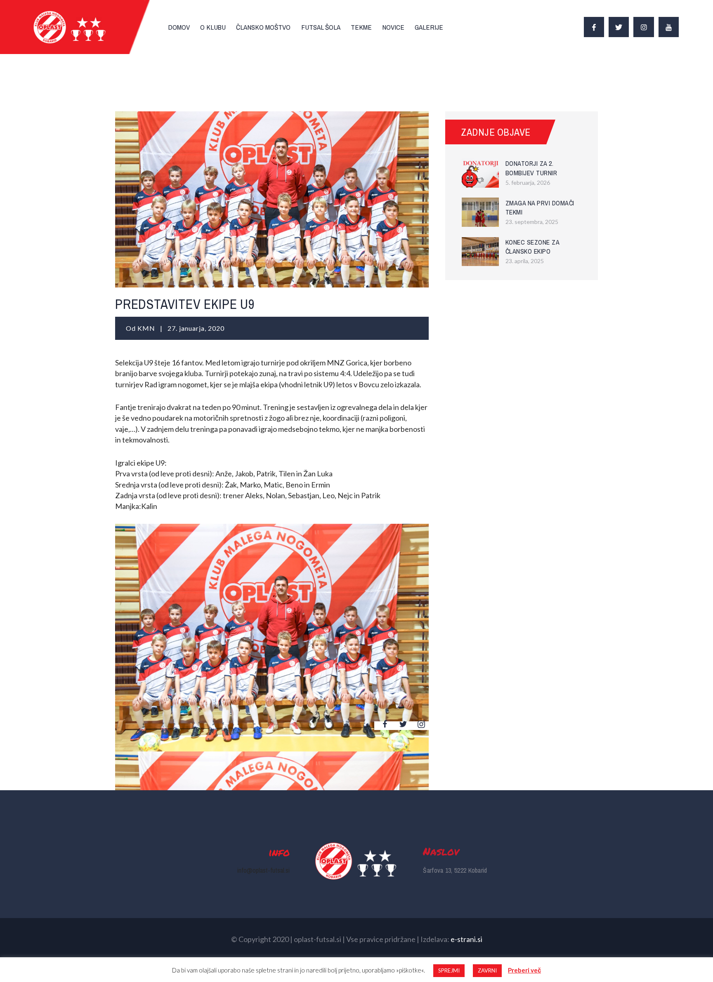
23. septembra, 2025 (531, 221)
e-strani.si (466, 939)
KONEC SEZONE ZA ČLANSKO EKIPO (532, 247)
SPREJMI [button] (449, 970)
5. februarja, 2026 (527, 182)
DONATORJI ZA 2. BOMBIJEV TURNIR (531, 168)
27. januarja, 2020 (196, 328)
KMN (147, 328)
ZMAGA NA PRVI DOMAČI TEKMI (539, 207)
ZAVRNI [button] (487, 970)
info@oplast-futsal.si (263, 870)
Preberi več (524, 970)
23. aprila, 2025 (524, 260)
